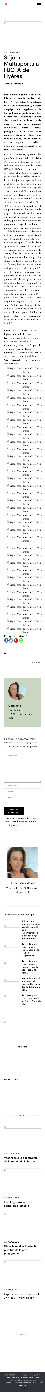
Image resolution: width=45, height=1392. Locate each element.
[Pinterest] (16, 640)
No (24, 1388)
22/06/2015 (14, 1154)
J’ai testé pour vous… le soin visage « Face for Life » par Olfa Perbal (30, 967)
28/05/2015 (14, 1290)
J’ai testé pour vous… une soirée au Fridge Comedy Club (31, 1000)
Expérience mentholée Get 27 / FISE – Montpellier (21, 1296)
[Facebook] (6, 640)
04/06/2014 (15, 52)
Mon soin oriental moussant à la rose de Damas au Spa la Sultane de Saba (31, 984)
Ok (21, 1388)
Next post (36, 663)
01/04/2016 (14, 1198)
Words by (13, 84)
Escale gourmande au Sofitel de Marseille (18, 1204)
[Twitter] (11, 640)
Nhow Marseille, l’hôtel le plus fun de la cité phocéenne (20, 1249)
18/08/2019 (14, 1242)
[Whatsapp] (21, 640)
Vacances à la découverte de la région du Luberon (21, 1159)
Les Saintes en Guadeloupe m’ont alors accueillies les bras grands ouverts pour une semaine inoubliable (22, 120)
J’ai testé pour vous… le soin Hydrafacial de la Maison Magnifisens (30, 950)
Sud (6, 52)
